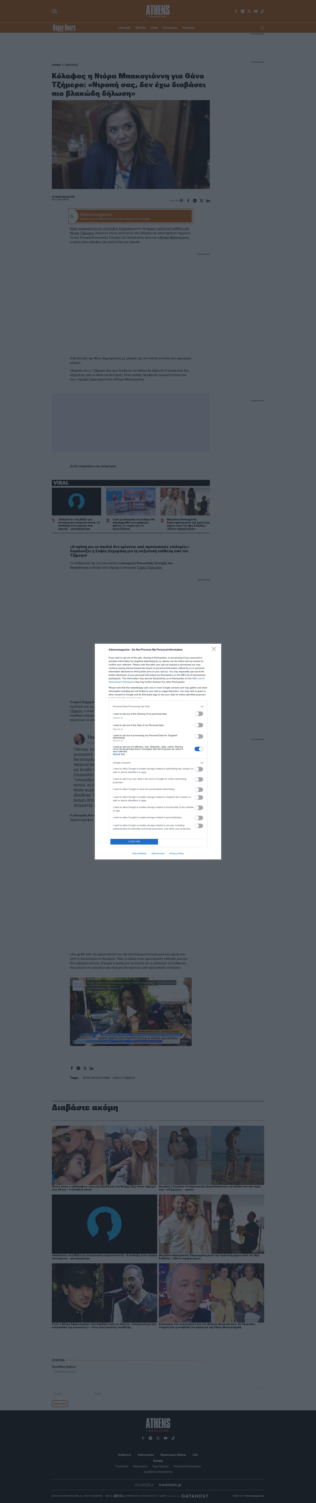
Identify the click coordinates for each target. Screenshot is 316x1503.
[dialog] (158, 752)
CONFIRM (134, 841)
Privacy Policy (177, 853)
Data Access (158, 853)
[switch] (199, 713)
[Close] (215, 650)
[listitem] (158, 706)
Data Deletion (139, 853)
